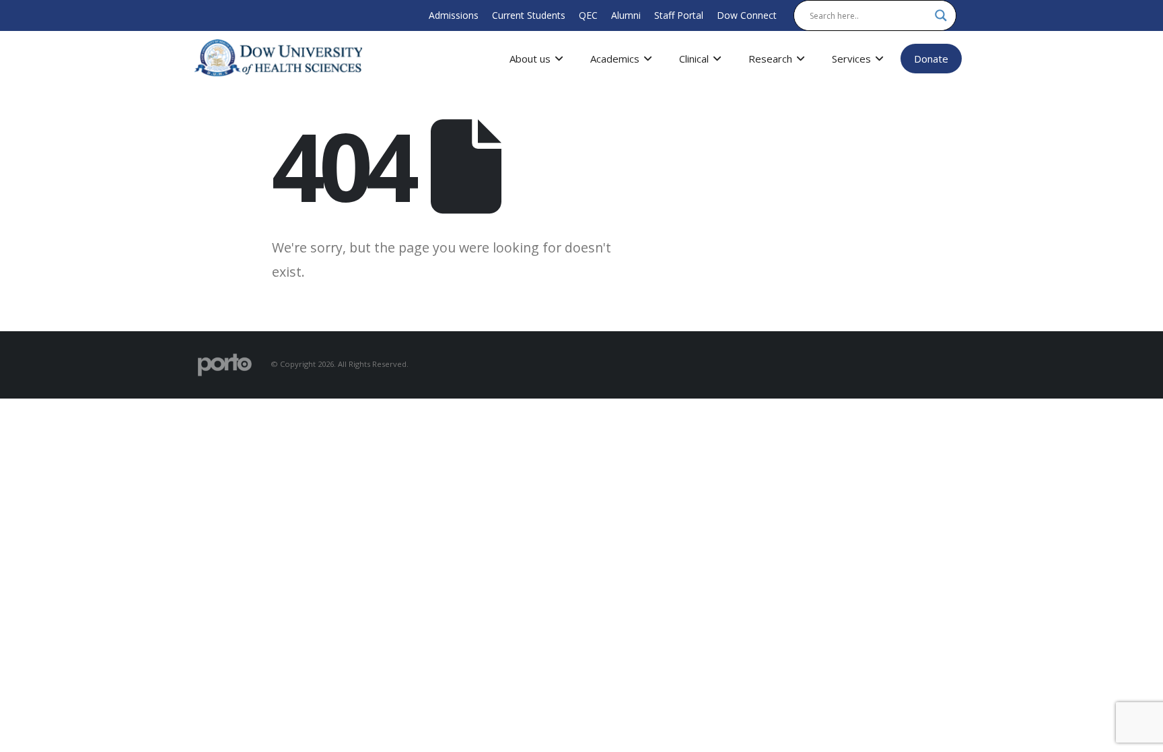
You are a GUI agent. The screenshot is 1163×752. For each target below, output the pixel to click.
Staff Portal (678, 15)
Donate (931, 58)
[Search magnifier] (940, 15)
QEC (588, 15)
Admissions (454, 15)
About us (530, 58)
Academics (614, 58)
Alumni (626, 15)
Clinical (694, 58)
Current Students (528, 15)
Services (851, 58)
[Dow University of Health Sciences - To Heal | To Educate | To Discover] (279, 58)
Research (770, 58)
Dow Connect (747, 15)
